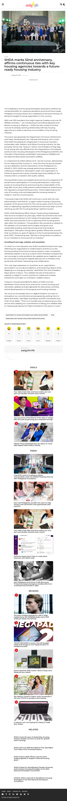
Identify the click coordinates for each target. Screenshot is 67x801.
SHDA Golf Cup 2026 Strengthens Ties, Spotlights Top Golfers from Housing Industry (33, 748)
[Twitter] (17, 794)
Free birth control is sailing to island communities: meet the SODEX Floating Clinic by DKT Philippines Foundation (33, 477)
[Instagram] (9, 794)
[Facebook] (6, 794)
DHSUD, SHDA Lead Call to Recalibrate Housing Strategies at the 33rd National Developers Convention (33, 779)
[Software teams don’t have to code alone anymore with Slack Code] (33, 545)
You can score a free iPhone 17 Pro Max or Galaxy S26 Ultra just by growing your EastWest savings (33, 418)
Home (3, 791)
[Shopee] (24, 794)
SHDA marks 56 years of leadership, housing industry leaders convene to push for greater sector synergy (32, 738)
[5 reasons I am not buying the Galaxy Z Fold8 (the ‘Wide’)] (33, 711)
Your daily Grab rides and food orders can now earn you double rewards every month (32, 393)
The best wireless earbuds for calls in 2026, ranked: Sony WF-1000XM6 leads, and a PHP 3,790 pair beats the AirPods (31, 617)
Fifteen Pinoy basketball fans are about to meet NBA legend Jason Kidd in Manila (33, 444)
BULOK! (19, 340)
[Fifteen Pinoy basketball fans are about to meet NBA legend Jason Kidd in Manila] (33, 432)
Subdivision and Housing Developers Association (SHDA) (25, 318)
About (9, 791)
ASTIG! (38, 340)
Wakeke (9, 340)
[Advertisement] (33, 93)
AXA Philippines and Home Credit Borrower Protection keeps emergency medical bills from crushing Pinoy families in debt (33, 584)
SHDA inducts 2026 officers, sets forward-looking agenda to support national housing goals (31, 758)
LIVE (6, 57)
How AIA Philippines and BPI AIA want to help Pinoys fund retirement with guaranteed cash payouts (32, 504)
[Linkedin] (13, 794)
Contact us (16, 791)
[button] (3, 4)
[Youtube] (21, 794)
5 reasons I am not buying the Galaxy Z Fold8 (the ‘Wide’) (32, 723)
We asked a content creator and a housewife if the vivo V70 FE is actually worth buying (32, 697)
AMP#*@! (48, 340)
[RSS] (28, 794)
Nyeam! (58, 340)
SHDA (52, 315)
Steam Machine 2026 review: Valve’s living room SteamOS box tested (33, 671)
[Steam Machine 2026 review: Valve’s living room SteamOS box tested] (33, 659)
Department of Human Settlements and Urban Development (27, 315)
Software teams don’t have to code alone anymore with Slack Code (30, 557)
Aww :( (28, 340)
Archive (24, 791)
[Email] (2, 794)
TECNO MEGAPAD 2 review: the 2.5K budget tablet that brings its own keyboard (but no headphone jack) (31, 644)
